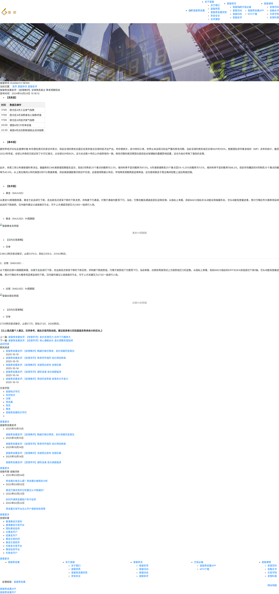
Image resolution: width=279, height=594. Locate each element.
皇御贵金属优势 (219, 12)
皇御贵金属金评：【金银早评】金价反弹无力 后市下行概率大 (39, 337)
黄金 (8, 408)
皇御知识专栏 (13, 391)
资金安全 (215, 15)
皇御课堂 (268, 3)
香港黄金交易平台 (15, 525)
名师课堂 (215, 19)
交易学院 (274, 13)
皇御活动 (237, 10)
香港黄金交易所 (14, 521)
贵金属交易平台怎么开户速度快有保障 (25, 508)
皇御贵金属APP (256, 10)
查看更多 (4, 421)
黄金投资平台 (13, 549)
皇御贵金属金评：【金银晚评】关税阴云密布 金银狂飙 (33, 364)
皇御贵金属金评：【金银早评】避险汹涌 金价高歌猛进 (33, 371)
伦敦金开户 (11, 552)
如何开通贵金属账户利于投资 (21, 499)
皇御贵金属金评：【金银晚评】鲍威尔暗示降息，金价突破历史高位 (40, 350)
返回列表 (4, 343)
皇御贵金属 (199, 10)
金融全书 (274, 10)
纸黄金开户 (11, 535)
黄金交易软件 (13, 542)
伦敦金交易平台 (14, 545)
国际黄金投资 (13, 528)
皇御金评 (237, 17)
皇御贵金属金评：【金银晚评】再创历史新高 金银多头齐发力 (37, 378)
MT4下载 (252, 13)
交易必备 (246, 7)
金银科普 (274, 17)
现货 (8, 405)
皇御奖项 (237, 7)
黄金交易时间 (13, 538)
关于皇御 (209, 1)
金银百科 (274, 7)
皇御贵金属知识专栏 (16, 412)
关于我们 (215, 5)
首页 (14, 86)
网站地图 (272, 585)
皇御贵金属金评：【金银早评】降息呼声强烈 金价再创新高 (36, 357)
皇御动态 (237, 13)
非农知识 (10, 395)
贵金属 (9, 401)
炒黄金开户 (11, 531)
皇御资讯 (231, 3)
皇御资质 (215, 8)
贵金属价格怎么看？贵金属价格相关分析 (27, 480)
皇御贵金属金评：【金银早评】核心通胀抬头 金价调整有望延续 (40, 340)
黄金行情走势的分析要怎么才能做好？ (25, 490)
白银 (8, 398)
